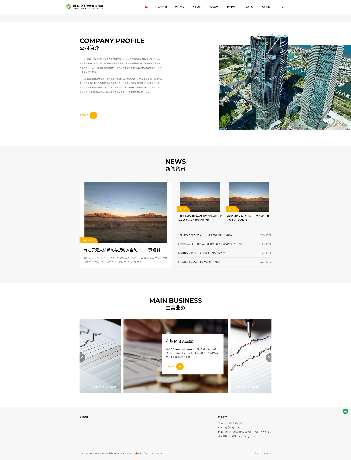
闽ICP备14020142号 (126, 453)
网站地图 (267, 453)
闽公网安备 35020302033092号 (151, 453)
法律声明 (254, 453)
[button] (80, 357)
